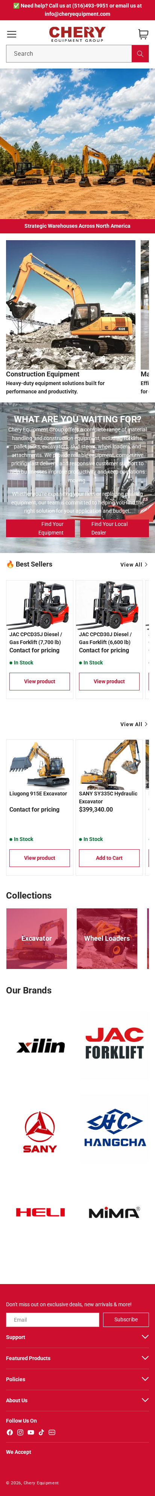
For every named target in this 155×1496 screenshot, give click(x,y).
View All (131, 565)
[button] (11, 34)
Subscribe (125, 1319)
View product (39, 681)
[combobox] (77, 53)
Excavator (36, 938)
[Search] (140, 53)
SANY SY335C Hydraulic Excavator (108, 797)
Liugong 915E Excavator (38, 794)
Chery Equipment (41, 1483)
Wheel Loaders (107, 938)
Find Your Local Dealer (109, 528)
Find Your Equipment (51, 528)
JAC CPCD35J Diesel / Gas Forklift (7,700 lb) (35, 638)
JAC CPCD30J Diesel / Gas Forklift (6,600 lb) (105, 638)
